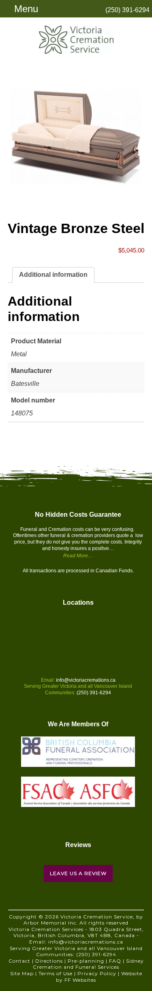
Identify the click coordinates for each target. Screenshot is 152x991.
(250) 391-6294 (127, 9)
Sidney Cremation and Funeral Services (88, 964)
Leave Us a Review (78, 873)
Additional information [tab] (53, 274)
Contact (19, 961)
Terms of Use (56, 973)
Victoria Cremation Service (76, 40)
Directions (49, 961)
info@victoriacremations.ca (86, 680)
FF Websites (80, 980)
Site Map (22, 973)
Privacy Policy (96, 973)
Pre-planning (86, 961)
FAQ (115, 961)
